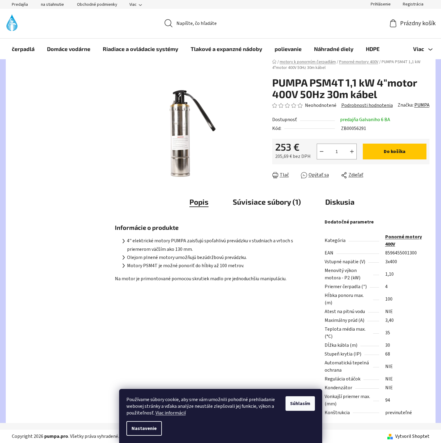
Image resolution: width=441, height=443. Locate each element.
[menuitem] (23, 49)
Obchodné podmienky (97, 5)
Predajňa (20, 5)
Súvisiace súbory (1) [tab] (267, 201)
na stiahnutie (52, 5)
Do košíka (395, 151)
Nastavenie (144, 428)
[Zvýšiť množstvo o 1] (351, 151)
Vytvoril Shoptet (412, 436)
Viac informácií (170, 413)
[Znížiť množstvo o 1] (321, 151)
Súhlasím (300, 403)
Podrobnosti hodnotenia (367, 105)
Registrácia (413, 4)
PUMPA (421, 105)
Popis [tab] (199, 201)
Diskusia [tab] (340, 201)
